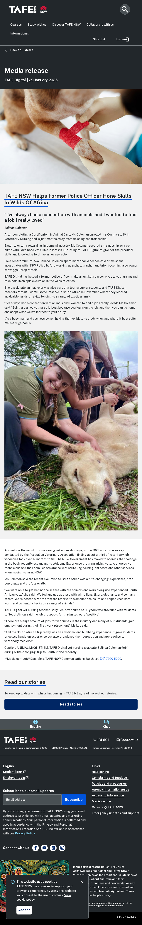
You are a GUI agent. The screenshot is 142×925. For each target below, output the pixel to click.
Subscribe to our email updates (28, 791)
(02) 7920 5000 (110, 659)
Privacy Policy (25, 833)
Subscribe (74, 799)
